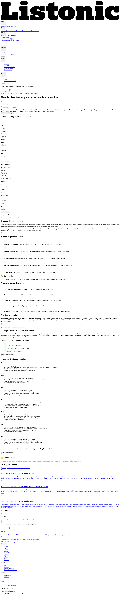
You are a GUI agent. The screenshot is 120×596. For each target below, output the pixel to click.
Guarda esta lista (5, 212)
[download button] (5, 90)
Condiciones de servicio (10, 585)
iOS (6, 40)
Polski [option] (5, 548)
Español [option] (6, 551)
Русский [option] (6, 560)
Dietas (2, 35)
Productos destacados (16, 31)
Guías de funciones (11, 26)
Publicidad (6, 577)
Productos (3, 31)
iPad (8, 40)
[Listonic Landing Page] (60, 20)
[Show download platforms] (12, 39)
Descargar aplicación (6, 39)
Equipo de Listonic (11, 104)
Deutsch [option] (6, 549)
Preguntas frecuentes (9, 568)
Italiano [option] (6, 558)
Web (10, 40)
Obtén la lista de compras (7, 113)
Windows (14, 40)
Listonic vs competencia (10, 35)
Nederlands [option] (7, 552)
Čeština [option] (6, 557)
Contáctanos (7, 578)
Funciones (3, 26)
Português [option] (6, 554)
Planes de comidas (26, 31)
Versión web (7, 565)
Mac (18, 40)
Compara (8, 31)
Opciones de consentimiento (8, 591)
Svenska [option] (6, 555)
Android (3, 40)
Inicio (2, 93)
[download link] (4, 542)
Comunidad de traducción (10, 570)
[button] (3, 43)
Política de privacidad (9, 584)
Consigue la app (5, 37)
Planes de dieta (35, 31)
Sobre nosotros (8, 575)
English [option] (6, 546)
